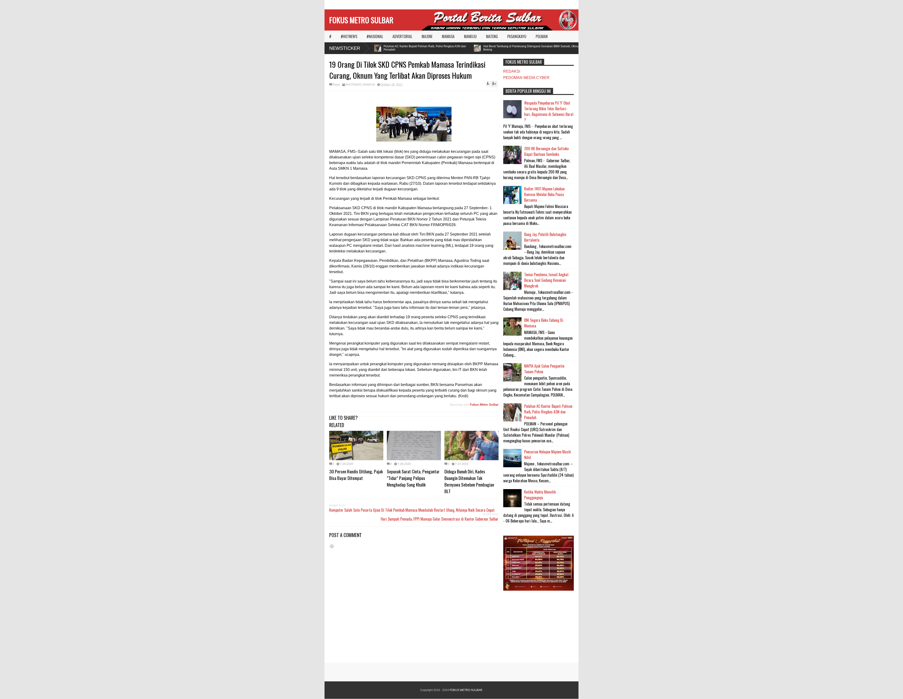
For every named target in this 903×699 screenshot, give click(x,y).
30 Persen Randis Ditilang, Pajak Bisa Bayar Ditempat (356, 474)
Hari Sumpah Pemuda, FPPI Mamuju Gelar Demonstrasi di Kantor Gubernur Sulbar (440, 519)
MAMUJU (470, 36)
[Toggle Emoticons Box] (331, 546)
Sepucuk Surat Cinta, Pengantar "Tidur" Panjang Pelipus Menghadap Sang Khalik (413, 478)
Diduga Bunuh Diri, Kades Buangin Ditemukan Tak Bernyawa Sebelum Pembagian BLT (469, 481)
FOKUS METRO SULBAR (361, 19)
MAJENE (427, 36)
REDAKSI (511, 71)
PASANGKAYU (516, 36)
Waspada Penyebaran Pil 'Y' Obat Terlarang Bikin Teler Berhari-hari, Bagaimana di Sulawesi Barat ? (549, 111)
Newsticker (344, 48)
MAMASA (448, 36)
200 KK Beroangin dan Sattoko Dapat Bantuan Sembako (546, 151)
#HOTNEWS (349, 36)
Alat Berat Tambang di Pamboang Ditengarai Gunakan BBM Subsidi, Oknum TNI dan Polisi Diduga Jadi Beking (533, 48)
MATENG (492, 36)
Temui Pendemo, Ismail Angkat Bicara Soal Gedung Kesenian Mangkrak (546, 280)
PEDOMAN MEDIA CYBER (526, 78)
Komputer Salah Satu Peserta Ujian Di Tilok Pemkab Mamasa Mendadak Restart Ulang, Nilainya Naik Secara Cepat (412, 510)
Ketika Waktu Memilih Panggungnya (540, 494)
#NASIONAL (375, 36)
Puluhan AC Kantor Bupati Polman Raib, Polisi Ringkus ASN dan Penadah (409, 48)
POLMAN (542, 36)
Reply (336, 84)
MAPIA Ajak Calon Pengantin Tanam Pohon (544, 368)
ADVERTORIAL (402, 36)
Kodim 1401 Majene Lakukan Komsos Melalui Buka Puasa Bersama (544, 194)
